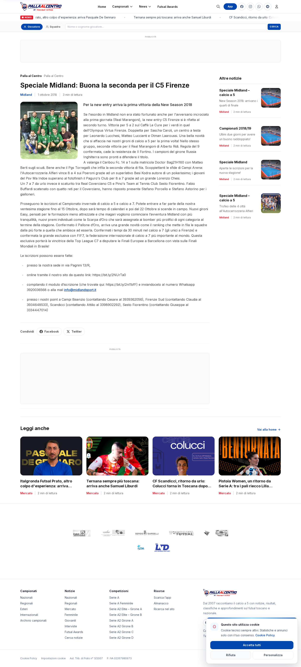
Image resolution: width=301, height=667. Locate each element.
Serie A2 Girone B (121, 626)
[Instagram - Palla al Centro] (250, 6)
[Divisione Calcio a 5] (138, 547)
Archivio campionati (33, 620)
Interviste (71, 626)
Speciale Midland (233, 162)
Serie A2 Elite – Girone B (125, 614)
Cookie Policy (28, 658)
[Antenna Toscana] (216, 533)
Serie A (114, 597)
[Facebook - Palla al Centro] (242, 6)
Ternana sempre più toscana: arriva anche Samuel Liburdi (169, 17)
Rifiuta (230, 655)
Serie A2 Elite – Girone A (125, 609)
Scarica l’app (162, 597)
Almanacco (161, 603)
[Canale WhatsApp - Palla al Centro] (259, 6)
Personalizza (273, 655)
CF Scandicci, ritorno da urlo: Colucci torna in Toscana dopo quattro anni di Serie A (180, 486)
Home (102, 6)
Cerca (274, 26)
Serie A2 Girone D (121, 637)
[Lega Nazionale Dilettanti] (162, 547)
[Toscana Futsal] (181, 533)
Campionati (120, 6)
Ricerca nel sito (164, 609)
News (143, 6)
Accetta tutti (252, 645)
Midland (26, 94)
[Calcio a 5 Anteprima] (82, 533)
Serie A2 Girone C (121, 632)
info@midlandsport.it (80, 290)
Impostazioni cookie (53, 658)
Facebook (51, 331)
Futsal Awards (167, 6)
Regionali (26, 603)
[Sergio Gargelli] (147, 533)
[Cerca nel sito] (218, 6)
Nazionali (26, 597)
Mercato (70, 609)
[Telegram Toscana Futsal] (267, 6)
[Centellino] (112, 533)
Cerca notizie (74, 637)
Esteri (24, 609)
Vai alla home (267, 429)
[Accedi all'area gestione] (277, 6)
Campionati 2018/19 (235, 128)
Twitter (76, 331)
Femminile (71, 614)
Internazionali (29, 614)
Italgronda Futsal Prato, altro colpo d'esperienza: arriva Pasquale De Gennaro (60, 17)
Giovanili (70, 620)
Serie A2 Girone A (121, 620)
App (230, 6)
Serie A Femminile (121, 603)
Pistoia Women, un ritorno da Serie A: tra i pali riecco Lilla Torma (245, 486)
